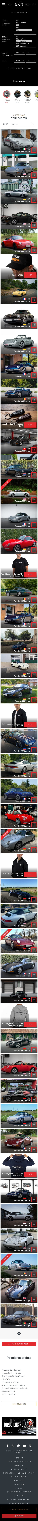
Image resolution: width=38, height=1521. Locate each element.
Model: (4, 37)
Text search (20, 12)
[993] (24, 30)
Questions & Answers (19, 1492)
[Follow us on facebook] (7, 1446)
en (28, 4)
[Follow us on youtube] (24, 1446)
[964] (24, 27)
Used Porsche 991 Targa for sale (13, 1376)
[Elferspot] (19, 4)
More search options (20, 68)
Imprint (19, 1458)
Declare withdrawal (19, 1499)
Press (19, 1488)
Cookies (19, 1495)
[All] (24, 36)
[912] (24, 20)
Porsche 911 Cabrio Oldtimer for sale (15, 1388)
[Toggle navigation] (3, 4)
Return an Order (19, 1503)
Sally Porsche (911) (8, 1391)
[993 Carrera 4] (24, 46)
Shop (34, 4)
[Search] (10, 4)
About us (19, 1484)
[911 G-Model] (24, 22)
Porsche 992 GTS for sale (10, 1382)
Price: (4, 61)
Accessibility (19, 1469)
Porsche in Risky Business (11, 1370)
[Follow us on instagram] (13, 1446)
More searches (19, 1404)
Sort (5, 124)
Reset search (19, 81)
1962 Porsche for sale (9, 1394)
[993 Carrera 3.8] (24, 43)
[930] (24, 25)
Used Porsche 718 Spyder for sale (13, 1385)
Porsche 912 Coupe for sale (11, 1373)
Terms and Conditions (19, 1462)
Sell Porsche (19, 1477)
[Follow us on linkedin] (30, 1446)
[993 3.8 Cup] (24, 39)
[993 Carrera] (24, 41)
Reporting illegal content (19, 1473)
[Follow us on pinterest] (18, 1446)
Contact (19, 1480)
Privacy (19, 1465)
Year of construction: (6, 54)
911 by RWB (6, 1379)
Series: (4, 20)
